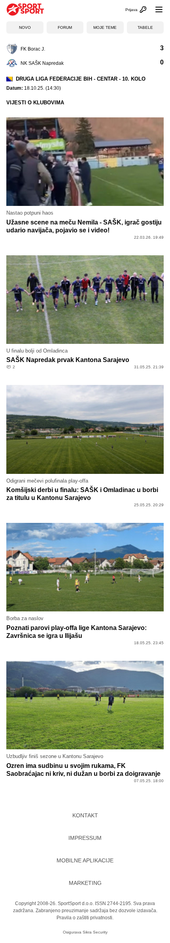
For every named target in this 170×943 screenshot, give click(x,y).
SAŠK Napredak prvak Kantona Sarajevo (67, 359)
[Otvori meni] (155, 9)
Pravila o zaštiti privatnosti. (85, 917)
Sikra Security (95, 932)
